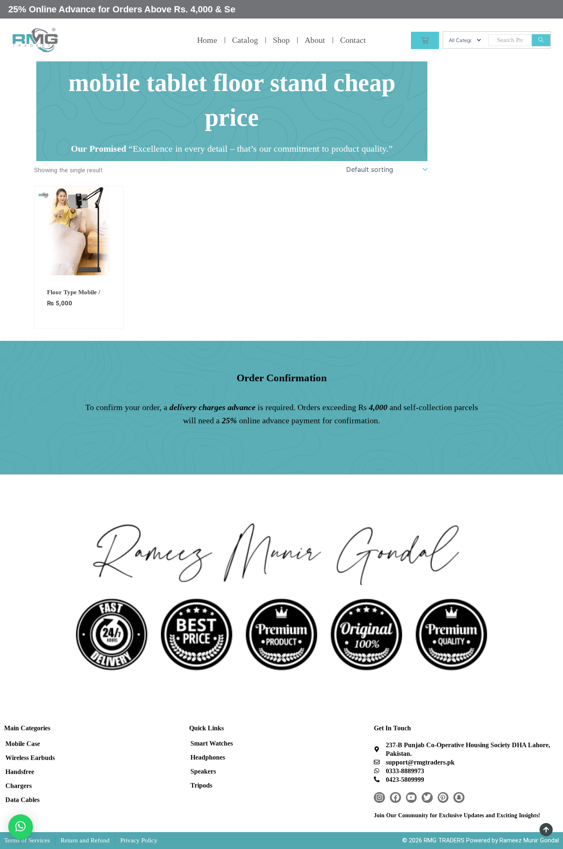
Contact (353, 40)
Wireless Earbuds (30, 757)
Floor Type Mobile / (73, 292)
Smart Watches (211, 743)
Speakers (203, 771)
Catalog (245, 40)
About (315, 40)
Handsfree (19, 771)
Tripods (201, 785)
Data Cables (22, 799)
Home (207, 40)
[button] (20, 826)
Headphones (207, 757)
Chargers (18, 785)
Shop (281, 40)
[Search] (541, 40)
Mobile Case (22, 743)
